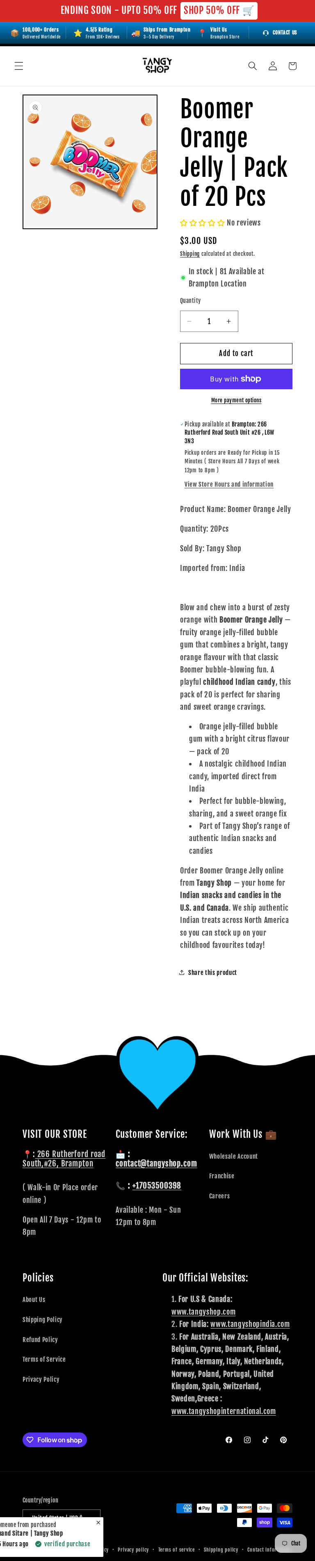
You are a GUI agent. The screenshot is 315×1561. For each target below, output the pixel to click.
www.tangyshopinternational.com (223, 1411)
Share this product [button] (212, 972)
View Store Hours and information (229, 484)
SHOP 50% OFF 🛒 (219, 10)
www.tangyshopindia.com (250, 1324)
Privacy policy (133, 1550)
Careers (219, 1196)
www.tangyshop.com (203, 1311)
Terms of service (176, 1550)
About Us (34, 1299)
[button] (19, 66)
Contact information (269, 1550)
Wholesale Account (233, 1156)
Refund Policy (40, 1339)
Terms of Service (44, 1359)
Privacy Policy (41, 1379)
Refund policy (93, 1550)
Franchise (222, 1176)
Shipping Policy (43, 1319)
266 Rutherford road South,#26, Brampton (64, 1158)
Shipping (190, 253)
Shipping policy (221, 1550)
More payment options (236, 400)
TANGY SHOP (55, 1550)
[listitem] (218, 33)
